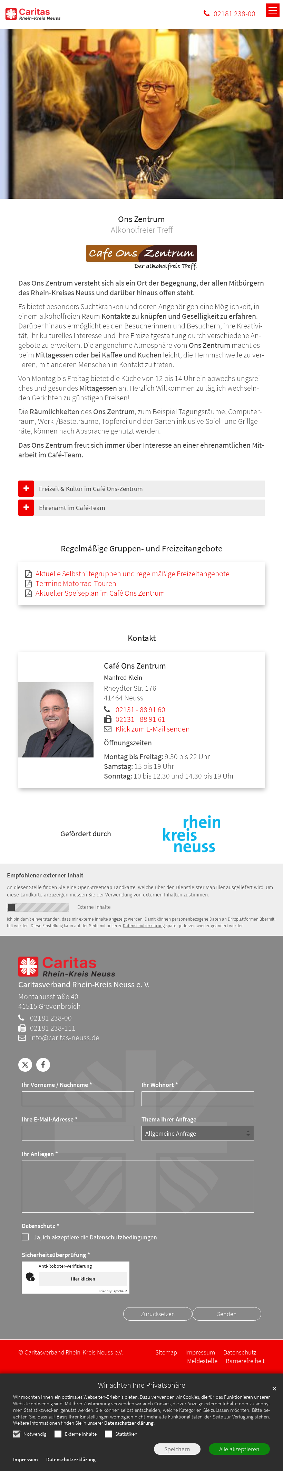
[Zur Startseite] (32, 14)
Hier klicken (83, 1279)
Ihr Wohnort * (160, 1085)
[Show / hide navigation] (273, 10)
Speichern (177, 1449)
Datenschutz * (40, 1226)
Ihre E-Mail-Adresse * (50, 1119)
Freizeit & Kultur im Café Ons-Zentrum (91, 488)
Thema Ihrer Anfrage (169, 1119)
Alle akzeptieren (239, 1449)
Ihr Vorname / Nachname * (57, 1085)
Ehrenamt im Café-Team (72, 507)
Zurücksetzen (158, 1314)
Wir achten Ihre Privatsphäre (141, 1385)
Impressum (25, 1459)
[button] (25, 1065)
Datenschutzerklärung (129, 1422)
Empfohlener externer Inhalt (45, 875)
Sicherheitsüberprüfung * (56, 1255)
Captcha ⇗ (113, 1291)
